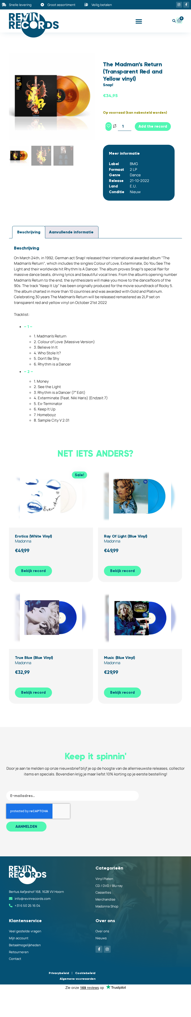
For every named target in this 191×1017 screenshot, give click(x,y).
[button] (139, 21)
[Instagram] (179, 5)
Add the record (153, 126)
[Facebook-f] (186, 5)
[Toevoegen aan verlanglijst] (108, 126)
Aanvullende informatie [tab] (71, 232)
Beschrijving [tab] (28, 232)
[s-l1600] (52, 96)
